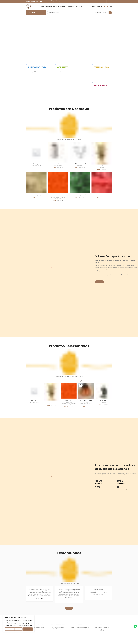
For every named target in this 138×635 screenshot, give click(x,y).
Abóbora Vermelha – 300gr (101, 194)
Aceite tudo (28, 629)
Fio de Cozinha (58, 164)
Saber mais (99, 282)
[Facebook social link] (108, 1)
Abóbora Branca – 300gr (36, 194)
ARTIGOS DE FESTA (36, 165)
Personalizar (9, 629)
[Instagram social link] (110, 1)
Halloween (58, 196)
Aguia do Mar (103, 400)
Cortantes (79, 165)
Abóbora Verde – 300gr (80, 194)
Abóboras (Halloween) (86, 400)
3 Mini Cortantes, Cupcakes (80, 164)
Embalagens (36, 164)
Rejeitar (19, 629)
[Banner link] (40, 81)
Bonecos (102, 167)
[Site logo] (28, 6)
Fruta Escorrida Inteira (36, 196)
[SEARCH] (110, 12)
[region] (18, 623)
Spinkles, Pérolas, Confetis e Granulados (58, 198)
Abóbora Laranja (58, 194)
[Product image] (58, 152)
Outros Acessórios (58, 165)
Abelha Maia (101, 166)
